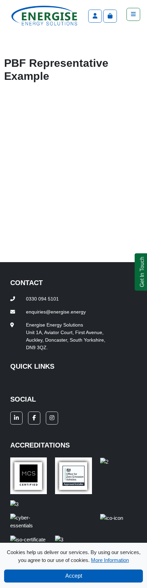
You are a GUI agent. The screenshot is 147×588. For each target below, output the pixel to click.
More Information (110, 560)
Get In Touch (142, 272)
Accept (73, 576)
